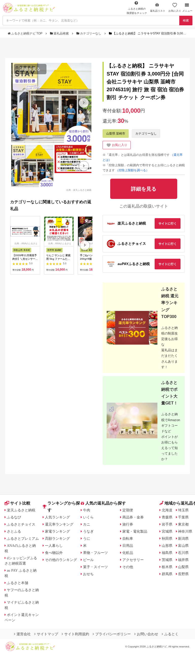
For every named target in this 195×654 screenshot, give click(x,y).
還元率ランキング (59, 524)
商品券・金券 (133, 517)
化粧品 (127, 552)
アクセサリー (133, 560)
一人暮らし (54, 545)
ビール (88, 560)
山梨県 (183, 567)
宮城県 (167, 531)
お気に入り (174, 10)
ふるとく (171, 634)
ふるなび (14, 517)
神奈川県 (185, 531)
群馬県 (167, 574)
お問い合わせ (147, 634)
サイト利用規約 (76, 634)
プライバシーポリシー (113, 634)
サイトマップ (47, 634)
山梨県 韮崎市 (115, 133)
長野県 (183, 574)
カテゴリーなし (90, 33)
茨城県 (167, 560)
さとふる (14, 531)
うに (86, 538)
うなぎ (88, 531)
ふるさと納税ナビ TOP (26, 33)
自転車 (127, 538)
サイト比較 (20, 503)
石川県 (183, 552)
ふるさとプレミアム (23, 538)
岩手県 (167, 524)
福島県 (167, 552)
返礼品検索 (61, 33)
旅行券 (127, 524)
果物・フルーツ (95, 552)
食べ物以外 (54, 552)
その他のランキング (61, 560)
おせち (88, 574)
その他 (127, 567)
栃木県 (167, 567)
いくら (88, 517)
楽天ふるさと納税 (21, 510)
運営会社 (24, 634)
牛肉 (86, 510)
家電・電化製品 (134, 531)
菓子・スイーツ (95, 567)
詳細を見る (30, 69)
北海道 (167, 510)
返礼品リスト (157, 10)
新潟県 (183, 538)
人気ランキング (57, 517)
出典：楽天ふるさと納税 (78, 190)
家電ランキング (57, 531)
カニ (86, 524)
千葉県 (183, 517)
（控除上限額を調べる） (132, 170)
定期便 (127, 510)
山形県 (167, 545)
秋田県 (167, 538)
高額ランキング (57, 538)
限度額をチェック (137, 10)
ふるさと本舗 (17, 583)
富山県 (183, 545)
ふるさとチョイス (21, 524)
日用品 (127, 545)
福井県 (183, 560)
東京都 (183, 524)
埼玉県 (183, 510)
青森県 (167, 517)
